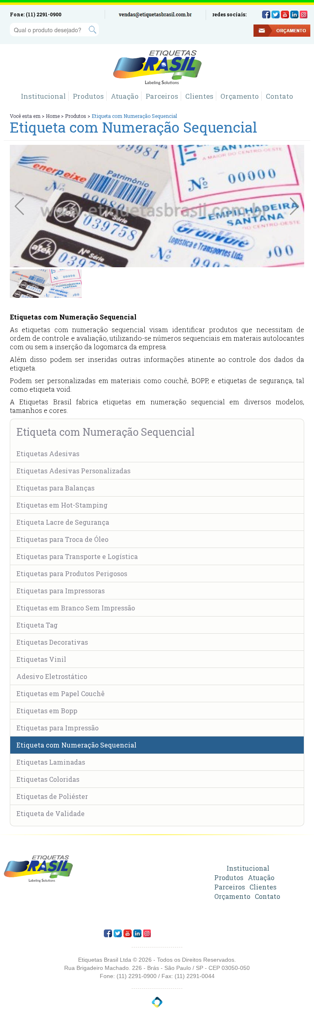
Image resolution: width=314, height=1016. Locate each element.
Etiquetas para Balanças (55, 488)
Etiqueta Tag (37, 625)
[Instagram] (303, 14)
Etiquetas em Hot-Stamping (62, 505)
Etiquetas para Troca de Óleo (62, 539)
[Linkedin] (294, 14)
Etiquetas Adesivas (47, 453)
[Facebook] (266, 14)
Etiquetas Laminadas (50, 762)
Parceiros (162, 96)
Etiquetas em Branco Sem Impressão (75, 607)
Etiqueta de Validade (50, 813)
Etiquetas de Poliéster (52, 796)
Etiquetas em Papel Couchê (60, 693)
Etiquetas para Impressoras (60, 590)
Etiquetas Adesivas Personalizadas (73, 470)
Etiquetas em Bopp (46, 710)
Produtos (88, 96)
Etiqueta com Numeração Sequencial (76, 745)
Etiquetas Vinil (41, 659)
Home (53, 116)
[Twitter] (275, 14)
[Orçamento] (236, 31)
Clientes (199, 96)
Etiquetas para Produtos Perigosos (71, 573)
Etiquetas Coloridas (47, 779)
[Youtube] (285, 14)
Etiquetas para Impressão (57, 727)
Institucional (43, 96)
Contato (279, 96)
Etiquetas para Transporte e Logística (77, 556)
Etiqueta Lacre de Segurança (62, 522)
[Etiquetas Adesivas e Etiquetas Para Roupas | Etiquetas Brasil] (157, 67)
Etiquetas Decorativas (52, 642)
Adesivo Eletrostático (51, 676)
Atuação (125, 96)
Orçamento (239, 96)
